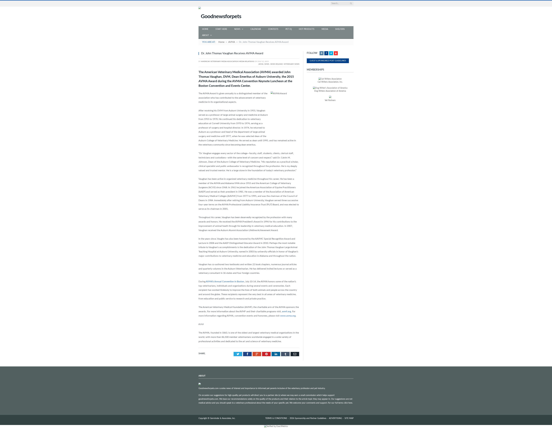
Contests (273, 29)
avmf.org (286, 311)
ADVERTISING (335, 418)
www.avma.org (288, 316)
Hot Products (306, 29)
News (237, 29)
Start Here (221, 29)
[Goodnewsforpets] (220, 16)
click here (348, 403)
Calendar (255, 29)
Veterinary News (291, 64)
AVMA (260, 64)
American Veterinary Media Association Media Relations (227, 61)
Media (325, 29)
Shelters (340, 29)
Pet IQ (288, 29)
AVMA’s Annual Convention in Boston (225, 281)
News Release (276, 64)
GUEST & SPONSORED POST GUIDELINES (328, 61)
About (205, 35)
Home (205, 29)
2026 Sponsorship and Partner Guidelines (308, 418)
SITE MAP (349, 418)
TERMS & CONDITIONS (276, 418)
